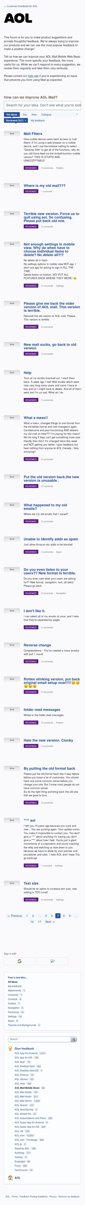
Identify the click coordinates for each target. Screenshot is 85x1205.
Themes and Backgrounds (22, 1025)
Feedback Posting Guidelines (34, 1196)
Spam (59, 551)
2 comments (47, 326)
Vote (12, 133)
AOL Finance (22, 1074)
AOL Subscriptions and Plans (31, 1118)
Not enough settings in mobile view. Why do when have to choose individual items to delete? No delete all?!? (49, 249)
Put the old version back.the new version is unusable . (51, 478)
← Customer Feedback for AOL (20, 6)
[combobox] (40, 1039)
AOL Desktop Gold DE (27, 1070)
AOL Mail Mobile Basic (27, 1088)
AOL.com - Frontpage (26, 1139)
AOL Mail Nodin (23, 1096)
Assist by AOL (22, 1148)
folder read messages (42, 709)
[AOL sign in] (52, 961)
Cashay (19, 1157)
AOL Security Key (24, 1109)
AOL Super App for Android (29, 1122)
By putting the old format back (49, 768)
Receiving (13, 1012)
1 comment (46, 191)
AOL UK (19, 1131)
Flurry (18, 1165)
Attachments (14, 990)
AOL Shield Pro (23, 1113)
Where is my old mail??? (45, 185)
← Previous (15, 916)
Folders (59, 167)
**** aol (29, 820)
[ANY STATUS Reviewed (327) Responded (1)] (16, 120)
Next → (50, 922)
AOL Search (21, 1105)
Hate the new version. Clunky (48, 740)
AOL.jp (19, 1144)
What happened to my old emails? (45, 506)
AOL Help (20, 1083)
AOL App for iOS (24, 1057)
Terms (15, 1196)
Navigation (61, 593)
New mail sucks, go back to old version (50, 346)
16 (32, 922)
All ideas (13, 982)
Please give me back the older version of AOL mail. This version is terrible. (52, 307)
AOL (18, 1178)
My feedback (37, 120)
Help (27, 372)
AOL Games (21, 1079)
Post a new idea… (18, 977)
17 (39, 922)
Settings (60, 285)
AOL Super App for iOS (27, 1126)
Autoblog (20, 1152)
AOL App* (20, 1061)
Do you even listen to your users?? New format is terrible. (50, 571)
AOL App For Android (26, 1053)
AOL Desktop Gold (25, 1066)
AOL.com (20, 1135)
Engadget (20, 1161)
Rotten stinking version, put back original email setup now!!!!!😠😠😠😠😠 (52, 682)
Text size (31, 883)
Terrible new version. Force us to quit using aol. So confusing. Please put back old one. (51, 217)
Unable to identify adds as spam (51, 539)
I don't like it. (34, 610)
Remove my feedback (69, 1196)
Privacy (53, 1196)
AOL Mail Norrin (23, 1100)
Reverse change (37, 645)
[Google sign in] (19, 961)
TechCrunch (21, 1170)
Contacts (12, 999)
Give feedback (24, 1048)
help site (33, 76)
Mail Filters (33, 133)
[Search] (74, 1039)
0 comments (47, 167)
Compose (13, 994)
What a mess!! (36, 417)
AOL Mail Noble (23, 1092)
